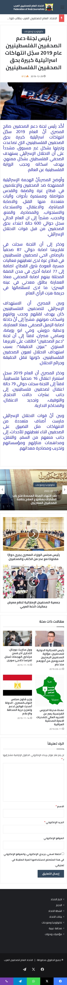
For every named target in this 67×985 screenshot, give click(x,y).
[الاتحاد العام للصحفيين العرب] (33, 7)
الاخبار (59, 905)
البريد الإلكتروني (54, 822)
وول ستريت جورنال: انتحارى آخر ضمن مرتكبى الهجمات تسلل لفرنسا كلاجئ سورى (18, 655)
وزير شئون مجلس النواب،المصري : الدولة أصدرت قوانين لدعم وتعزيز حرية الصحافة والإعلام (18, 706)
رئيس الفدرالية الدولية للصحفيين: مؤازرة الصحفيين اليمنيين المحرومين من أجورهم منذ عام (50, 657)
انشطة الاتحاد (55, 911)
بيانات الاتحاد (55, 917)
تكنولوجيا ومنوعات (33, 31)
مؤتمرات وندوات (53, 934)
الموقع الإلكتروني (54, 838)
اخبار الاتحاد (56, 899)
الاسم (60, 806)
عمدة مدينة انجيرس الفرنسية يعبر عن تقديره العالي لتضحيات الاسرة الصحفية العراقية (50, 717)
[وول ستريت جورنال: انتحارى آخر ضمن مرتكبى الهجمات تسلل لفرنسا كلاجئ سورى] (17, 638)
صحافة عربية (55, 928)
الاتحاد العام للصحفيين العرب (18, 960)
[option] (33, 489)
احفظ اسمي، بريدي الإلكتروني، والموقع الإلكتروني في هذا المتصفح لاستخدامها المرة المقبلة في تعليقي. (34, 859)
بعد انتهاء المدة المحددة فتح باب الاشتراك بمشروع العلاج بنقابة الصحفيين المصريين (34, 499)
